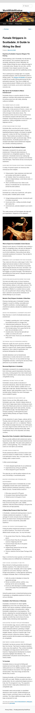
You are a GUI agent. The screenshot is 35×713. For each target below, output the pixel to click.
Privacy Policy (18, 23)
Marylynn (29, 701)
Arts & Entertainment (20, 701)
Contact (10, 23)
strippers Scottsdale (19, 77)
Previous (6, 29)
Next (30, 29)
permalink (12, 703)
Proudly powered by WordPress (22, 709)
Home (4, 23)
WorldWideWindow (12, 10)
